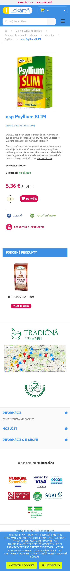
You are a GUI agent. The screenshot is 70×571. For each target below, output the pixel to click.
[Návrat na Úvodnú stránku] (6, 31)
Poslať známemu (46, 215)
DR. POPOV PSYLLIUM (21, 296)
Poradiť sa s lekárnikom (29, 227)
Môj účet (10, 429)
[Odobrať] (10, 199)
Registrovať (44, 2)
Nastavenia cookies (21, 565)
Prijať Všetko (50, 565)
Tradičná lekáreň (45, 530)
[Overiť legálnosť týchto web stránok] (35, 512)
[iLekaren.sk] (17, 10)
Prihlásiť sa (25, 2)
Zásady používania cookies (18, 419)
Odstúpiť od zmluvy (25, 530)
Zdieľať (17, 215)
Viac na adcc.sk (44, 158)
